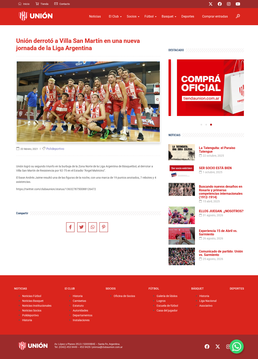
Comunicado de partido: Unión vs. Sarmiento (221, 253)
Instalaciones (81, 320)
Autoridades (80, 310)
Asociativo (205, 305)
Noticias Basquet (33, 301)
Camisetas (79, 301)
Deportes (187, 16)
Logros (161, 301)
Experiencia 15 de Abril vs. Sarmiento (218, 232)
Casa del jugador (167, 310)
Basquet (167, 16)
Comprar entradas (215, 16)
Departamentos (82, 315)
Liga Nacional (207, 301)
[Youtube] (238, 4)
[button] (238, 16)
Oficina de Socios (124, 296)
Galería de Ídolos (167, 296)
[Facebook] (220, 4)
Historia (27, 320)
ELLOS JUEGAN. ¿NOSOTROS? (221, 211)
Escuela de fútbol (167, 305)
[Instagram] (229, 4)
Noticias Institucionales (36, 305)
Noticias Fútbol (31, 296)
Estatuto (78, 305)
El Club (114, 16)
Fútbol (149, 16)
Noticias (95, 16)
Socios (131, 16)
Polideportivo (30, 315)
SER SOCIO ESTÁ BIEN (215, 168)
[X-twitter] (211, 4)
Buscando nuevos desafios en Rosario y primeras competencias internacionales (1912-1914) (220, 192)
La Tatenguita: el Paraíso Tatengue (217, 149)
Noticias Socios (31, 310)
